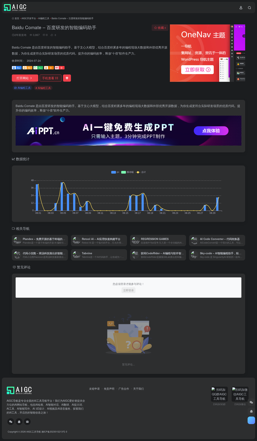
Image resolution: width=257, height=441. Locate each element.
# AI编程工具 (43, 88)
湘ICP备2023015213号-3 (54, 431)
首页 (17, 18)
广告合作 (124, 388)
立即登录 (128, 290)
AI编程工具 (43, 18)
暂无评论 (23, 266)
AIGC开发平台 (28, 18)
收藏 (162, 27)
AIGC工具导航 (33, 431)
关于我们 (138, 388)
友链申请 (94, 388)
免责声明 (109, 388)
